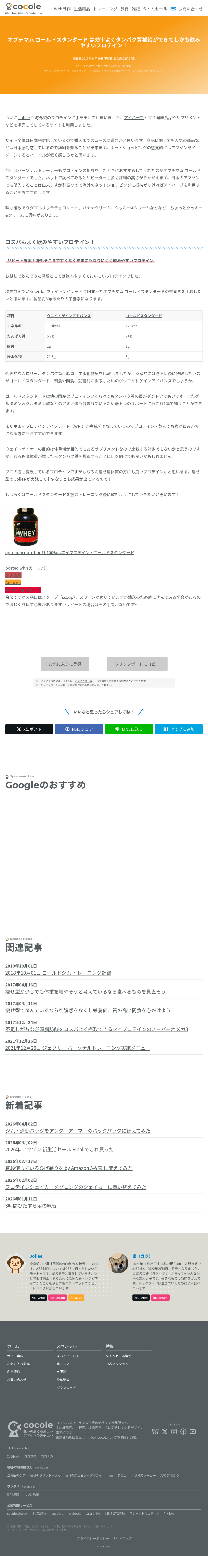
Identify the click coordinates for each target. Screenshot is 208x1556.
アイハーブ (134, 117)
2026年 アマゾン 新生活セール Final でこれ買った (59, 1149)
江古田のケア (16, 1475)
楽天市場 (13, 575)
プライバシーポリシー (93, 1538)
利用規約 (13, 1371)
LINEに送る (132, 729)
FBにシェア (82, 729)
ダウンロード (66, 1387)
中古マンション (117, 1363)
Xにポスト (32, 729)
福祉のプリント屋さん (45, 1475)
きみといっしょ (67, 1355)
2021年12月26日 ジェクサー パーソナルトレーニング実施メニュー (77, 1047)
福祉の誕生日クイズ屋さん (83, 1475)
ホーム (13, 1346)
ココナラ (92, 1513)
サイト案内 (15, 1355)
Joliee (24, 117)
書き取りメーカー (143, 1475)
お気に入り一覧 (83, 681)
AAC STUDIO (169, 1475)
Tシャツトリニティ (143, 1513)
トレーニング (105, 9)
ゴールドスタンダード (144, 315)
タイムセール (155, 9)
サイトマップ (122, 1538)
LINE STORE (114, 1513)
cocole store (16, 1513)
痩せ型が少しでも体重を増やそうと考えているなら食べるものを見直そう (85, 991)
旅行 (124, 9)
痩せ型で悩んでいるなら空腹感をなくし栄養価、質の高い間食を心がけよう (88, 1010)
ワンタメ (21, 1486)
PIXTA (168, 1513)
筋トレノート (66, 1363)
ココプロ (30, 1456)
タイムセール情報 (119, 1355)
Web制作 (62, 9)
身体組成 (62, 1379)
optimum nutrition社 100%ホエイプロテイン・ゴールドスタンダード (69, 552)
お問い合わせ (190, 9)
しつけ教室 (31, 1494)
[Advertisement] (104, 847)
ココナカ (47, 1456)
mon (109, 1475)
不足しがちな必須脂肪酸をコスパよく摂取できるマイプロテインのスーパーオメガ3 (96, 1029)
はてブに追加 (182, 729)
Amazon (13, 582)
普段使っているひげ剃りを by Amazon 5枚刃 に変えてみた (69, 1167)
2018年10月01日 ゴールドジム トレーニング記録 (58, 972)
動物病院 (13, 1494)
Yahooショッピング (23, 590)
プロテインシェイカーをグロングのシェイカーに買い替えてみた (75, 1186)
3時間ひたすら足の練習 (31, 1205)
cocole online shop (65, 1513)
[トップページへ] (23, 9)
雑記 (136, 9)
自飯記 (61, 1371)
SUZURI (38, 1513)
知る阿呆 (13, 1456)
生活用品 (82, 9)
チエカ (122, 1475)
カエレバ (37, 568)
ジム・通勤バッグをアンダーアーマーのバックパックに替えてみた (78, 1130)
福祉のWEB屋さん (27, 1467)
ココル (18, 1448)
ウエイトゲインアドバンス (69, 315)
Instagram (57, 1297)
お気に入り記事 (18, 1363)
